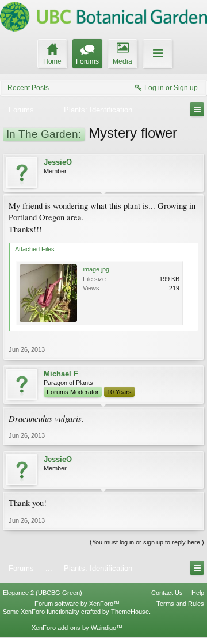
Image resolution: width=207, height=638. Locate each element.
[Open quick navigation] (197, 109)
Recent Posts (28, 88)
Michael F (61, 373)
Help (197, 592)
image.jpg (96, 269)
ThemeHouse (130, 611)
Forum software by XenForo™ (77, 603)
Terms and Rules (180, 603)
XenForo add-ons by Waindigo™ (77, 627)
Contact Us (167, 592)
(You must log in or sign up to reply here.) (147, 542)
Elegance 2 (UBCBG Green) (42, 592)
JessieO (58, 162)
